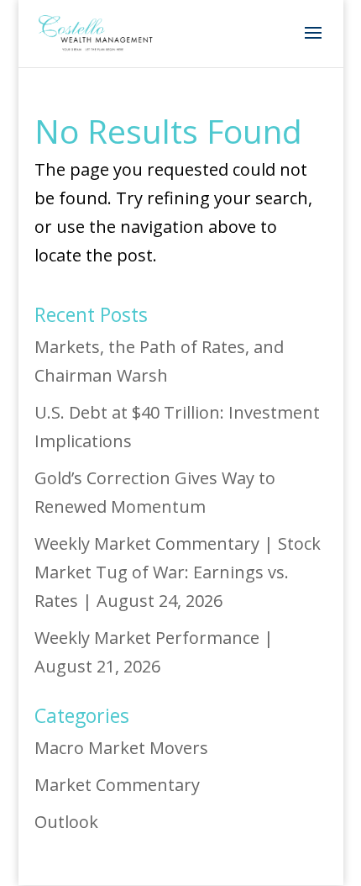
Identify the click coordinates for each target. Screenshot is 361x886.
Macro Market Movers (121, 747)
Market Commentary (117, 784)
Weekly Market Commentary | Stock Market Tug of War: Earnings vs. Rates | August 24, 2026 (177, 572)
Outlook (66, 821)
